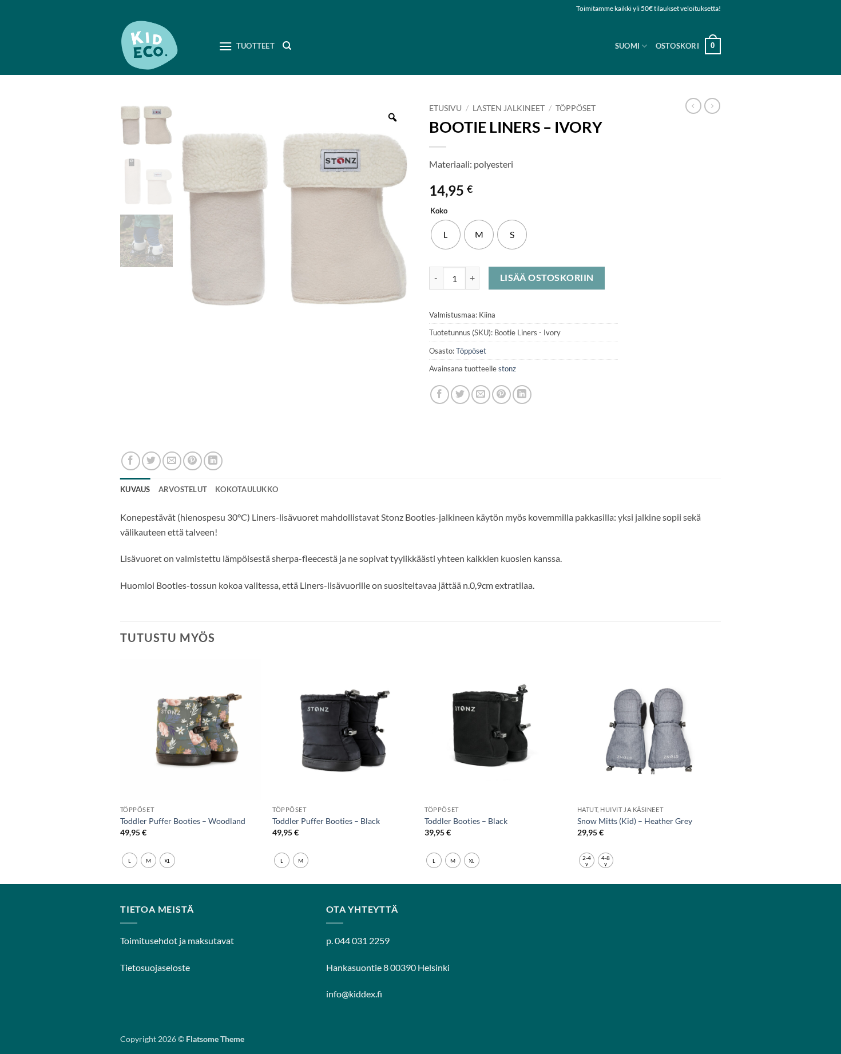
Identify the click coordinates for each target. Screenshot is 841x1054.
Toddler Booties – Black (466, 821)
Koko (438, 211)
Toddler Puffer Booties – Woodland (182, 821)
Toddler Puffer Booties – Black (326, 821)
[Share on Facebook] (439, 394)
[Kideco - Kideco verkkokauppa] (160, 46)
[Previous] (120, 770)
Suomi (627, 45)
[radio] (445, 234)
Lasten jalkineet (509, 108)
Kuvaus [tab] (135, 489)
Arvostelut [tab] (183, 489)
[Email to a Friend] (480, 394)
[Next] (717, 770)
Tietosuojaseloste (155, 967)
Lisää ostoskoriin (547, 277)
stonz (507, 368)
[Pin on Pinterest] (501, 394)
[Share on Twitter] (460, 394)
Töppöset (576, 108)
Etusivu (445, 108)
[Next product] (693, 106)
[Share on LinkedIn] (522, 394)
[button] (688, 46)
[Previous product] (712, 106)
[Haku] (287, 46)
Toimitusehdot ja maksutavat (177, 940)
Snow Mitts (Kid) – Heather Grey (634, 821)
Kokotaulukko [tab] (246, 489)
